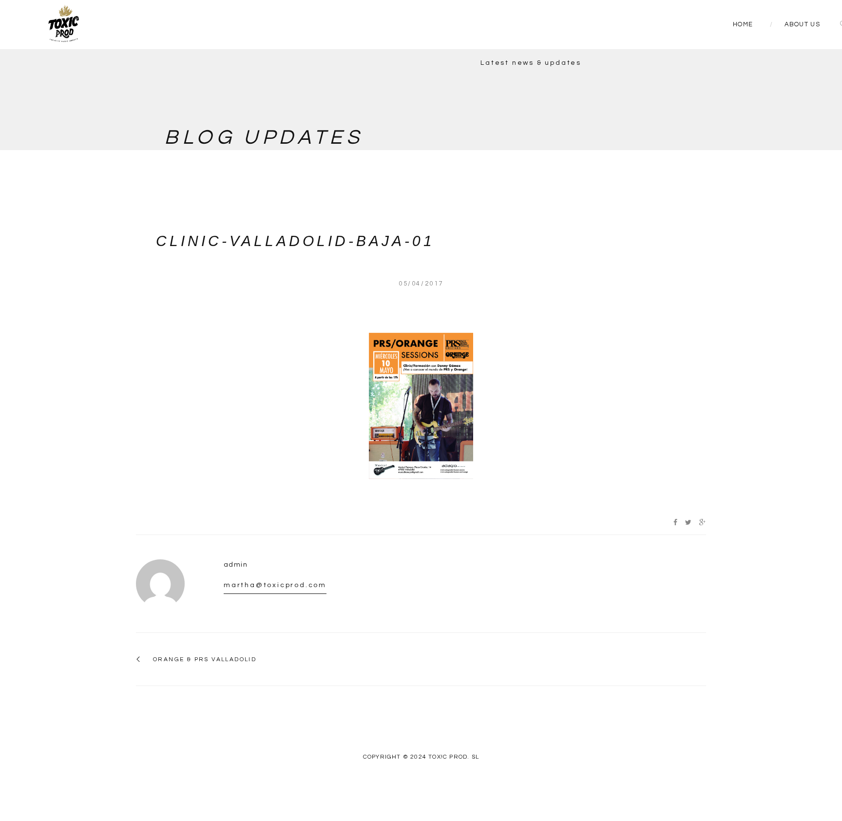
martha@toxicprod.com (275, 585)
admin (236, 564)
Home (743, 24)
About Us (802, 24)
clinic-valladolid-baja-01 (295, 241)
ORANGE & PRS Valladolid (204, 659)
